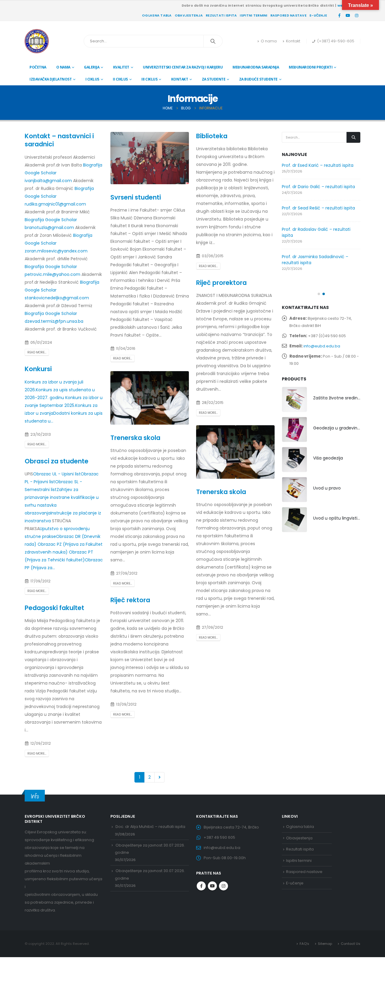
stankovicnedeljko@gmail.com (57, 298)
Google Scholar (41, 173)
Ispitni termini (253, 15)
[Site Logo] (37, 41)
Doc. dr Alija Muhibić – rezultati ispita (150, 826)
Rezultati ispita (221, 15)
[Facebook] (339, 15)
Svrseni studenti (135, 197)
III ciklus (149, 79)
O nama (269, 41)
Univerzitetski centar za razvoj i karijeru (183, 67)
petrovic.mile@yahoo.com (53, 274)
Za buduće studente (258, 79)
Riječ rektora (130, 600)
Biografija (92, 165)
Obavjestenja (189, 15)
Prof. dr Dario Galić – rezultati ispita (318, 187)
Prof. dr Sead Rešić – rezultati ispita (318, 208)
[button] (318, 294)
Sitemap (325, 943)
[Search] (213, 41)
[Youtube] (348, 15)
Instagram (223, 885)
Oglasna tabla (157, 15)
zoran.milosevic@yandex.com (56, 251)
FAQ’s (304, 943)
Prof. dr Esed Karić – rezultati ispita (317, 165)
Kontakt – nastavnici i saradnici (59, 140)
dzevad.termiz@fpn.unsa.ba (54, 321)
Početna (37, 67)
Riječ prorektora (221, 282)
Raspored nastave (288, 15)
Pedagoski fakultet (54, 607)
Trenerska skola (135, 437)
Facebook (201, 885)
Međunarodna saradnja (256, 67)
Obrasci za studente (56, 461)
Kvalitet (121, 67)
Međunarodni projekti (310, 67)
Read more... (36, 352)
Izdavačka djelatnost (50, 79)
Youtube (212, 885)
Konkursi (38, 369)
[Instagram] (356, 15)
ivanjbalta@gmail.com (49, 181)
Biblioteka (211, 136)
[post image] (149, 158)
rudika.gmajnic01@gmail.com (55, 204)
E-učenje (318, 15)
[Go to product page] (294, 399)
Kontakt (293, 41)
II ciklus (120, 79)
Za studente (214, 79)
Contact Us (350, 943)
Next (159, 777)
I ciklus (92, 79)
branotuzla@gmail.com (50, 227)
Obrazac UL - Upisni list (57, 474)
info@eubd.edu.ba (321, 346)
